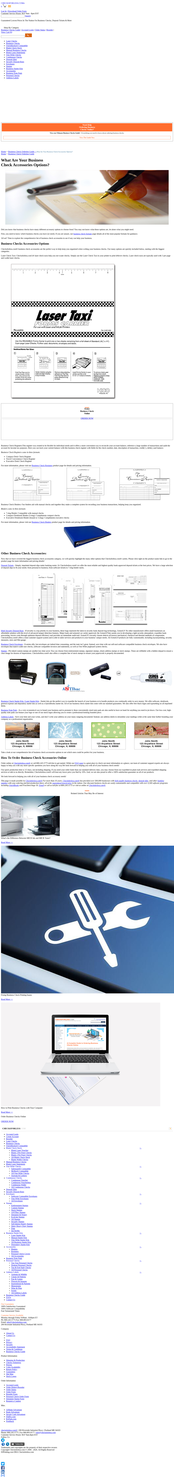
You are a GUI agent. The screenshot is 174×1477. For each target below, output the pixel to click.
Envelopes (10, 64)
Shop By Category (11, 28)
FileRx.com (11, 1417)
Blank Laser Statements (15, 52)
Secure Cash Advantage (15, 1414)
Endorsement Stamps (19, 1205)
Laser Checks (11, 41)
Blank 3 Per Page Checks (21, 1153)
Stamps (9, 66)
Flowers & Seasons (19, 1281)
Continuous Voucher (19, 1180)
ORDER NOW (87, 418)
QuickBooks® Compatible (17, 46)
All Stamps (15, 1219)
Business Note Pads (14, 73)
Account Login (27, 30)
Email (41, 785)
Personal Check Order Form (17, 1396)
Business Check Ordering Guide (21, 154)
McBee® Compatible (19, 1171)
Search (28, 16)
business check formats (82, 234)
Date (13, 1228)
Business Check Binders (41, 522)
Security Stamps (17, 1222)
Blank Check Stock (14, 48)
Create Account (12, 1136)
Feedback (10, 1421)
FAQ (8, 1340)
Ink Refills (15, 1231)
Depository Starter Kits (20, 1244)
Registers (15, 1251)
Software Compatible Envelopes (24, 1196)
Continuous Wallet (18, 1185)
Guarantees (10, 1372)
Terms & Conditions (14, 1349)
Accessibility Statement (15, 1347)
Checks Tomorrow (13, 1362)
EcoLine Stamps (17, 1217)
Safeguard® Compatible (21, 1169)
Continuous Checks (14, 57)
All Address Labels (19, 1293)
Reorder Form (11, 1394)
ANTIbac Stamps (18, 1212)
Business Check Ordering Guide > (22, 152)
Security (9, 1345)
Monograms (16, 1286)
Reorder (49, 30)
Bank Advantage (13, 1412)
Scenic (14, 1290)
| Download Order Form (16, 11)
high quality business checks (126, 781)
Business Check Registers (42, 465)
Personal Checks (12, 75)
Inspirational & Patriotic (20, 1284)
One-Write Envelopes (20, 1199)
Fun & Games (17, 1279)
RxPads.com (11, 1419)
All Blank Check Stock (20, 1157)
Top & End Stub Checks (21, 1267)
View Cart (6, 32)
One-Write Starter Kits (20, 1240)
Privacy (9, 1342)
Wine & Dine (16, 1288)
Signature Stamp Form (15, 1399)
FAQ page (79, 763)
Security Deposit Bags (15, 62)
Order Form (11, 1392)
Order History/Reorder (15, 1387)
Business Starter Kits (14, 69)
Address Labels (12, 78)
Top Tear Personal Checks (21, 1263)
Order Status (40, 30)
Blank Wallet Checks (19, 1159)
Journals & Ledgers (19, 1176)
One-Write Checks (13, 55)
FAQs (8, 1297)
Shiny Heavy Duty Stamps (22, 1226)
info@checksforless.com (16, 1322)
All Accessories (17, 1256)
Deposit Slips (11, 59)
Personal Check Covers (20, 1254)
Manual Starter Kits (19, 1238)
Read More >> (7, 842)
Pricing (9, 1365)
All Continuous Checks (20, 1187)
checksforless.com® (9, 1430)
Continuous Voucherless (21, 1182)
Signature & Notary (19, 1215)
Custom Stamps (17, 1208)
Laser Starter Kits (18, 1235)
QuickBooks (14, 785)
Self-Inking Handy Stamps (22, 1224)
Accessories (11, 71)
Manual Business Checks (16, 50)
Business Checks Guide (10, 30)
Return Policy (11, 1369)
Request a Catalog (13, 1401)
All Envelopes (17, 1201)
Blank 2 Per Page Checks (21, 1155)
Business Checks (13, 43)
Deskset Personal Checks (21, 1265)
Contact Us (10, 1300)
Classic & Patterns (18, 1277)
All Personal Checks (19, 1270)
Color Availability (13, 1367)
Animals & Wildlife (19, 1274)
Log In (3, 11)
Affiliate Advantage (14, 1410)
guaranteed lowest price (62, 783)
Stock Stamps (16, 1210)
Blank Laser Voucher (19, 1150)
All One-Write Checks (20, 1173)
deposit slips (143, 781)
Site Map (9, 1374)
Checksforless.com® (22, 763)
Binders (14, 1249)
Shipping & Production (15, 1360)
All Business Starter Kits (21, 1242)
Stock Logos (11, 1376)
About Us (10, 1333)
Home (3, 152)
